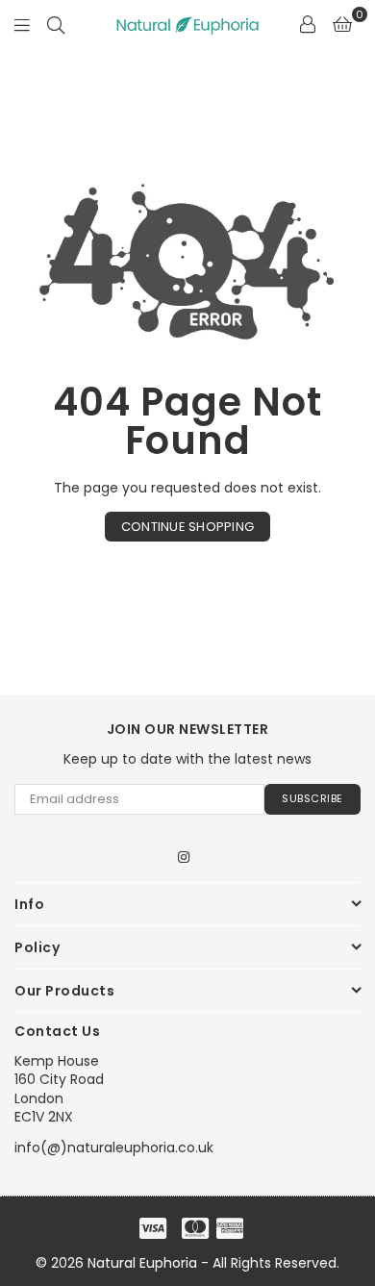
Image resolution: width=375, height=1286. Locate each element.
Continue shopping (187, 526)
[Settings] (307, 24)
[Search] (55, 24)
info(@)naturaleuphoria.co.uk (113, 1147)
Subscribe (312, 798)
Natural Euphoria (142, 1263)
